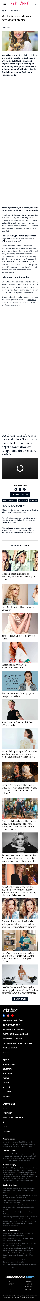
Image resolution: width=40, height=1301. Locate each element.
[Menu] (5, 4)
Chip (5, 1122)
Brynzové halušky (8, 1174)
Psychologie (9, 1074)
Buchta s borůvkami (21, 1174)
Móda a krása (9, 1065)
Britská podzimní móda (17, 1158)
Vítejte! (24, 1146)
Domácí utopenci (8, 1180)
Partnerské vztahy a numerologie (12, 1156)
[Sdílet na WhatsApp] (24, 489)
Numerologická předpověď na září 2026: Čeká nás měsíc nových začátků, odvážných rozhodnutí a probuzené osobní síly (19, 1190)
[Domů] (20, 3)
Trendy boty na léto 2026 (26, 1160)
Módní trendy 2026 (14, 1146)
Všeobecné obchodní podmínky (17, 1043)
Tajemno (7, 1092)
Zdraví (6, 1078)
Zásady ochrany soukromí (15, 1034)
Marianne (7, 1113)
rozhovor (23, 500)
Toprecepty (8, 1131)
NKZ (10, 1286)
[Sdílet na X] (20, 489)
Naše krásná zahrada (13, 1118)
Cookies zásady (10, 1048)
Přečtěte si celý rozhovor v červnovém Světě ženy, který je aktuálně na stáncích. (19, 302)
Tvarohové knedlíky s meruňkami (23, 1170)
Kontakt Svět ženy (11, 1025)
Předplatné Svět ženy (13, 1021)
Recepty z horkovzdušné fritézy (24, 1180)
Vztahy (6, 1060)
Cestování (16, 1144)
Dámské (29, 1284)
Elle (5, 1109)
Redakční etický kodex (13, 1030)
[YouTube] (12, 1015)
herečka (33, 500)
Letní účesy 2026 (12, 1160)
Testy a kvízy (29, 1142)
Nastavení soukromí (12, 1039)
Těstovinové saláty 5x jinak (10, 1168)
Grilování (30, 1146)
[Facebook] (4, 1015)
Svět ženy (10, 1284)
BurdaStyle (29, 1286)
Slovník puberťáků (18, 1142)
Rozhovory (15, 10)
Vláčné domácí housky (10, 1172)
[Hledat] (35, 3)
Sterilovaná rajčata (25, 1168)
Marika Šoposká (9, 500)
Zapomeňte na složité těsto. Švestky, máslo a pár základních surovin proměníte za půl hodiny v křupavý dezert (18, 1255)
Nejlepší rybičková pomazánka (27, 1172)
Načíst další (20, 999)
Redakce (5, 25)
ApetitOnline (9, 1104)
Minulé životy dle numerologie (24, 1154)
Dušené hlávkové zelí (27, 1176)
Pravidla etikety (7, 1142)
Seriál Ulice (27, 1156)
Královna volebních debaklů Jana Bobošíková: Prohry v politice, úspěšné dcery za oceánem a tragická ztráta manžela (19, 1207)
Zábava (6, 1083)
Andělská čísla (7, 1144)
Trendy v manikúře (8, 1154)
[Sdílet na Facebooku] (16, 489)
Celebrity (7, 1069)
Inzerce (6, 1052)
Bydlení (6, 1087)
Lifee (5, 1127)
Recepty (6, 1096)
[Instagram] (8, 1015)
